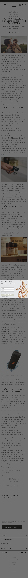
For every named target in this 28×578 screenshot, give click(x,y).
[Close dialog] (27, 280)
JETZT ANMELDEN (8, 294)
